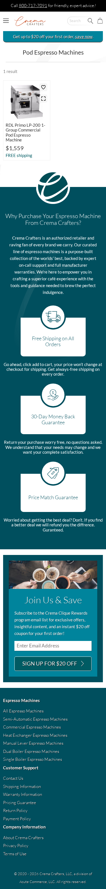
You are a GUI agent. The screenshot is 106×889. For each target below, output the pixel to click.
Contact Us (13, 778)
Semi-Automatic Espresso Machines (35, 719)
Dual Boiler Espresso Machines (31, 751)
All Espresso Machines (23, 711)
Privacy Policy (15, 845)
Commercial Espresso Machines (32, 727)
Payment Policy (17, 818)
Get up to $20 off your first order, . (53, 36)
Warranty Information (22, 794)
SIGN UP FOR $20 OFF (50, 663)
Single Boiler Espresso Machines (32, 759)
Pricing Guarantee (19, 802)
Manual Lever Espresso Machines (33, 743)
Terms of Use (15, 853)
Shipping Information (22, 786)
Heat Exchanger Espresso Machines (35, 735)
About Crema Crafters (23, 837)
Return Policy (15, 810)
